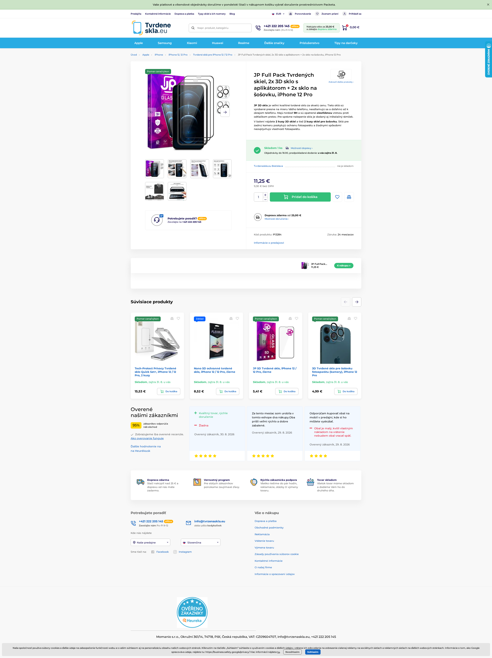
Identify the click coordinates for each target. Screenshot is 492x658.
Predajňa (136, 13)
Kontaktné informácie (158, 13)
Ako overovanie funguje (147, 438)
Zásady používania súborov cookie (277, 554)
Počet (258, 197)
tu (278, 652)
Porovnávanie (303, 13)
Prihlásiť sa (355, 13)
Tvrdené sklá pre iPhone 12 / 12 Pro (212, 54)
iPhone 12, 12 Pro (178, 54)
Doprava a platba (184, 13)
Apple (145, 54)
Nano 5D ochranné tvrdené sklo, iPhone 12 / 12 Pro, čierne (214, 370)
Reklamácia (262, 534)
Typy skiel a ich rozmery (212, 13)
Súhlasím (312, 652)
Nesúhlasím (292, 652)
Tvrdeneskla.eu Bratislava (268, 165)
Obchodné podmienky (269, 527)
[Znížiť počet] (265, 199)
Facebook (162, 551)
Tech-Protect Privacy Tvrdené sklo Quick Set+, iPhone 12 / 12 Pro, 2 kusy (155, 372)
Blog (232, 13)
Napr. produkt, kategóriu (213, 27)
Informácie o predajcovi (269, 242)
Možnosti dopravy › (302, 148)
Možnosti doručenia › (277, 218)
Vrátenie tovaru (264, 540)
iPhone (159, 54)
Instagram (185, 551)
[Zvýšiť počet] (265, 195)
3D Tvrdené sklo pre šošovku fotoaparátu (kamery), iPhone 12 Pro (334, 372)
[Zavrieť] (488, 5)
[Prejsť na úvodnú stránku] (151, 28)
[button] (225, 112)
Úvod (134, 54)
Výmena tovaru (264, 547)
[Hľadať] (193, 28)
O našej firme (263, 567)
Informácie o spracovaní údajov (275, 574)
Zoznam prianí (330, 13)
